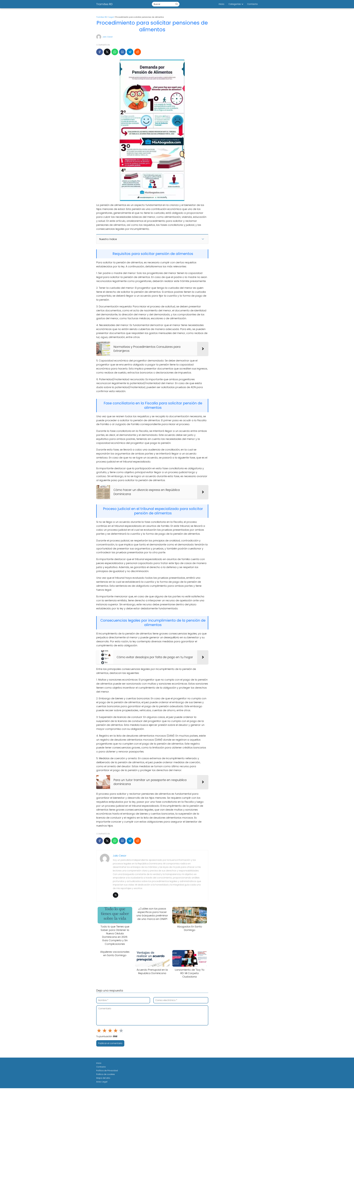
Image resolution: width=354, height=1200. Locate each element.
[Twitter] (115, 895)
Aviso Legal (101, 1081)
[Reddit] (137, 52)
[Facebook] (99, 52)
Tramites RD (104, 4)
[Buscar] (176, 4)
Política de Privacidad (107, 1070)
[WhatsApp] (114, 52)
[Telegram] (130, 52)
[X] (107, 52)
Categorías (234, 4)
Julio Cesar (108, 36)
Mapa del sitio (103, 1078)
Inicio (221, 4)
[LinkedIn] (122, 52)
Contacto (252, 4)
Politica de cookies (105, 1074)
